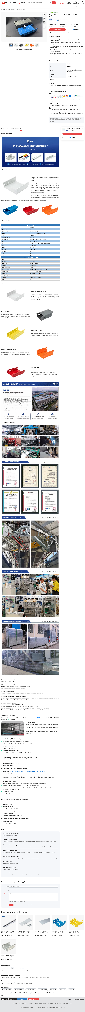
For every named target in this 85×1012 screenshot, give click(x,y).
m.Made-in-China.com (46, 1004)
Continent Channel (58, 1003)
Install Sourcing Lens (34, 999)
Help (61, 6)
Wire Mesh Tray (28, 983)
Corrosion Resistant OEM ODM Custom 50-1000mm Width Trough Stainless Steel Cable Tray (8, 957)
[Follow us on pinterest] (81, 999)
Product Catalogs (20, 968)
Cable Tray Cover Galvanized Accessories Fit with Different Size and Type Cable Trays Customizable (42, 933)
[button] (50, 2)
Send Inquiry (57, 29)
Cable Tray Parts (62, 989)
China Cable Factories (6, 989)
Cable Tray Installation (17, 992)
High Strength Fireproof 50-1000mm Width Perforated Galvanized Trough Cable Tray (75, 933)
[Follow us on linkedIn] (83, 999)
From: (7, 886)
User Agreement (50, 1007)
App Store (4, 999)
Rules (83, 6)
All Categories (6, 6)
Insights (70, 1003)
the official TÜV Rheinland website (39, 717)
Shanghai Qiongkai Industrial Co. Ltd (59, 19)
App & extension (68, 6)
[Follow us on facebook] (73, 999)
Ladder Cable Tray (19, 983)
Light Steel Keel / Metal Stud (48, 970)
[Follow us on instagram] (77, 999)
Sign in (82, 3)
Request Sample (71, 32)
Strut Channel (42, 771)
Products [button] (23, 2)
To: (8, 890)
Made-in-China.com (36, 1004)
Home (2, 9)
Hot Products (15, 1003)
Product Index (65, 1003)
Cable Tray (24, 9)
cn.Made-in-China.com (55, 1004)
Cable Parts (18, 9)
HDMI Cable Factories (30, 989)
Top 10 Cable (27, 992)
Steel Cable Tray (53, 989)
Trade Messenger (22, 999)
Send (11, 904)
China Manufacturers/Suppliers (32, 1003)
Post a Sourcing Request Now (38, 905)
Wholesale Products (42, 1003)
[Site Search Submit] (54, 2)
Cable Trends (35, 992)
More (2, 995)
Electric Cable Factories (19, 989)
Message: (7, 893)
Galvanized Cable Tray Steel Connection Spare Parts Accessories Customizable (25, 933)
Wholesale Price (50, 1003)
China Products (22, 1003)
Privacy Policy (62, 1007)
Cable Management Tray (7, 983)
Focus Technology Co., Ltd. (33, 1007)
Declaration (56, 1007)
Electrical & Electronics (9, 9)
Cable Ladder (35, 771)
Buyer (54, 6)
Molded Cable (71, 989)
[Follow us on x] (75, 999)
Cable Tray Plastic (6, 992)
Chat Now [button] (76, 29)
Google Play (13, 999)
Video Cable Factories (42, 989)
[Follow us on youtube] (79, 999)
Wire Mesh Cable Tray (27, 771)
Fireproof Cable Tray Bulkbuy (46, 992)
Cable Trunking (18, 771)
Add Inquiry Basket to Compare (24, 49)
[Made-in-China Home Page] (8, 2)
